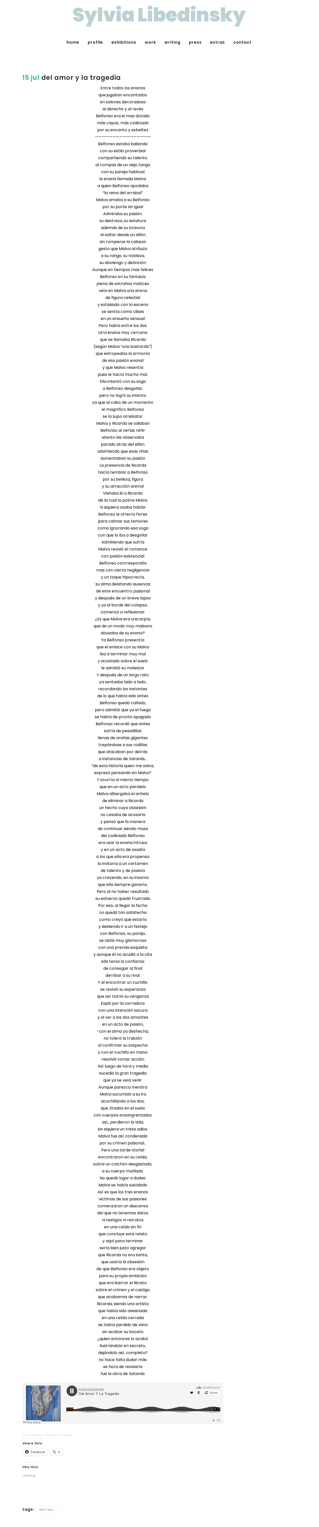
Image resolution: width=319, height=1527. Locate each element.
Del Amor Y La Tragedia (58, 1435)
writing (46, 1510)
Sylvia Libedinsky (32, 1435)
